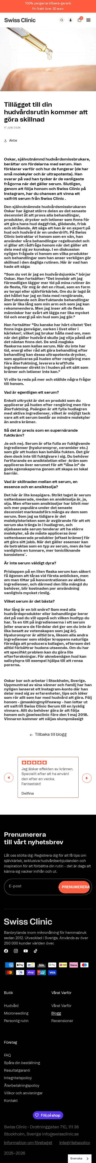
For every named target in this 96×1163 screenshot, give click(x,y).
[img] (48, 763)
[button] (61, 20)
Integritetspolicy (18, 1078)
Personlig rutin (16, 1021)
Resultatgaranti (17, 1070)
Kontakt (11, 1101)
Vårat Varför (61, 1006)
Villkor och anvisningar (23, 1093)
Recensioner (62, 1021)
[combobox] (80, 1158)
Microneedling (16, 1013)
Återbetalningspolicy (22, 1085)
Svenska (76, 1158)
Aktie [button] (13, 140)
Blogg (56, 1013)
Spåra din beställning (22, 1063)
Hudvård (11, 1006)
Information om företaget (28, 1143)
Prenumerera (76, 887)
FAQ (7, 1055)
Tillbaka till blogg (51, 735)
